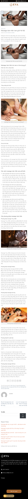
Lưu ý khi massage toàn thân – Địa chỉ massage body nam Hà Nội (21, 403)
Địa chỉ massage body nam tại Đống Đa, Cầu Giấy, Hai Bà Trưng (7, 403)
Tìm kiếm (3, 412)
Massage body (22, 385)
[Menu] (2, 4)
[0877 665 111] (4, 496)
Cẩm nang (3, 28)
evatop (7, 41)
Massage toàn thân (5, 387)
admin (13, 32)
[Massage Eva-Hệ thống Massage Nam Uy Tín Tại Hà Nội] (14, 4)
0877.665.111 (6, 469)
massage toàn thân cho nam (14, 387)
